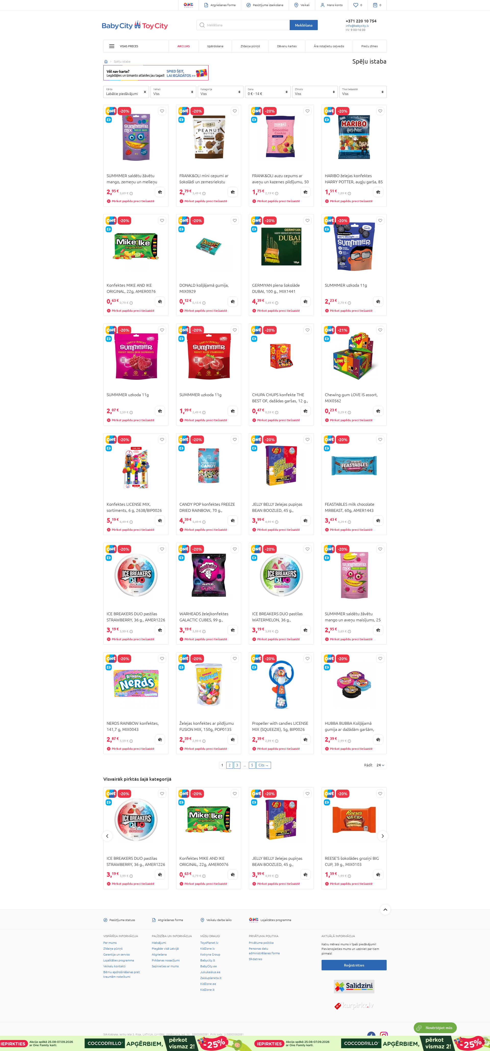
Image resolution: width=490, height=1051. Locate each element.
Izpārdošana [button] (215, 46)
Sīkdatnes (255, 959)
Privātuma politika (261, 943)
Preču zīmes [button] (369, 46)
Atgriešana (159, 954)
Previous (107, 836)
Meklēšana (303, 25)
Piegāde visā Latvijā (165, 948)
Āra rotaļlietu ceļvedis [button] (329, 46)
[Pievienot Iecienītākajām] (162, 111)
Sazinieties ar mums (165, 966)
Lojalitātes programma (118, 960)
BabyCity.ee (208, 966)
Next (383, 836)
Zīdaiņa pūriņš (112, 948)
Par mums (110, 943)
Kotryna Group (210, 954)
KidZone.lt (207, 990)
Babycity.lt (207, 960)
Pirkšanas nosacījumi (166, 960)
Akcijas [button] (183, 46)
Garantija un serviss (116, 954)
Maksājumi (159, 943)
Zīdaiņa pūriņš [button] (250, 46)
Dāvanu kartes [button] (287, 46)
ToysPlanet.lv (209, 943)
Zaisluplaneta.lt (211, 978)
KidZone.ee (208, 984)
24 (379, 765)
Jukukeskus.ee (210, 972)
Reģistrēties (354, 965)
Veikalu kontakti (114, 966)
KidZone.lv (207, 948)
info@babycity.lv (357, 26)
